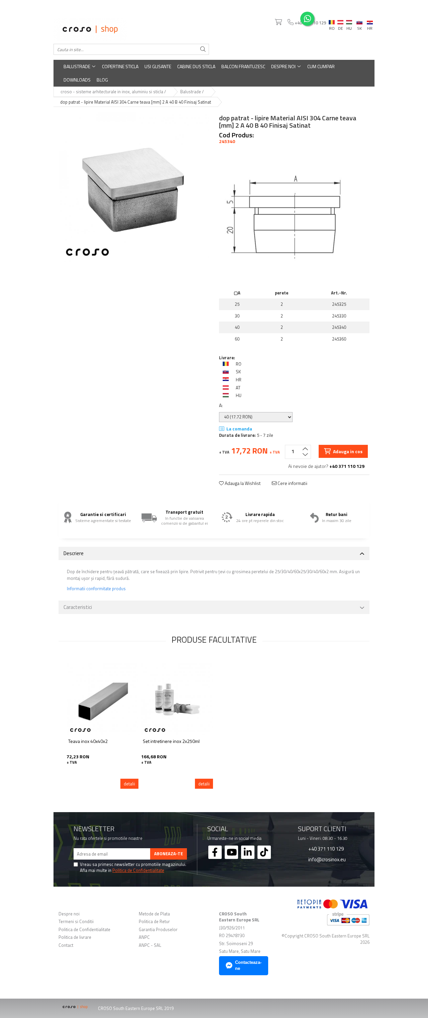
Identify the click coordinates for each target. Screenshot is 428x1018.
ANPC (144, 937)
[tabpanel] (134, 187)
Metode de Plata (154, 914)
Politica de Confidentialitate (138, 870)
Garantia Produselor (158, 929)
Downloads (77, 79)
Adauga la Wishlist (242, 483)
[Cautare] (203, 49)
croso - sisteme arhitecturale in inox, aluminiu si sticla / (114, 92)
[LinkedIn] (247, 852)
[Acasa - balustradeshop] (131, 29)
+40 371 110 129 (325, 848)
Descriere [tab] (74, 553)
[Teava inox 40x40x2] (102, 699)
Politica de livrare (75, 937)
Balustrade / (192, 92)
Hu (349, 20)
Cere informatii (292, 483)
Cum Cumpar (321, 66)
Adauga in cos (347, 451)
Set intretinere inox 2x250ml (171, 741)
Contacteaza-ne (248, 965)
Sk (359, 20)
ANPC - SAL (150, 945)
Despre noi (284, 66)
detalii (129, 783)
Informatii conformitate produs (96, 589)
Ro (331, 20)
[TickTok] (264, 852)
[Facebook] (215, 852)
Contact (66, 945)
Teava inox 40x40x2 (88, 741)
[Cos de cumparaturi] (278, 22)
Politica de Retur (154, 921)
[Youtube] (231, 852)
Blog (102, 79)
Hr (369, 21)
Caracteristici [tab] (78, 607)
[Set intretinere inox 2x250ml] (177, 699)
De (340, 22)
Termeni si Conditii (76, 921)
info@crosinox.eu (326, 859)
